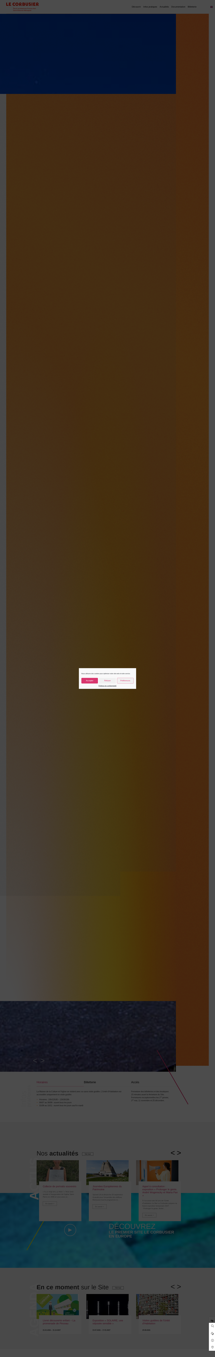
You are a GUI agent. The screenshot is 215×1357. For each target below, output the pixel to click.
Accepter (89, 681)
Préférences (125, 681)
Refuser (107, 681)
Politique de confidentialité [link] (107, 686)
